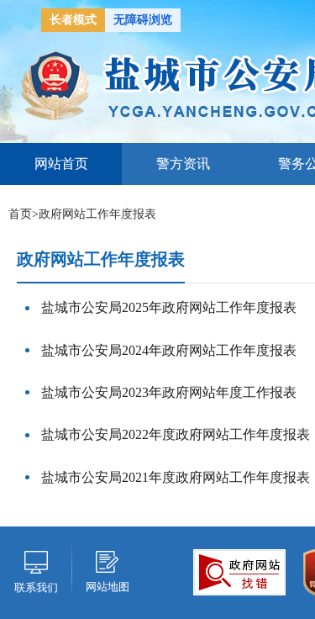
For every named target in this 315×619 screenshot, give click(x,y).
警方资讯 (183, 163)
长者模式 (73, 19)
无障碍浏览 (142, 19)
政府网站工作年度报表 (97, 214)
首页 (20, 214)
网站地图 (107, 586)
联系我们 (36, 587)
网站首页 (61, 163)
